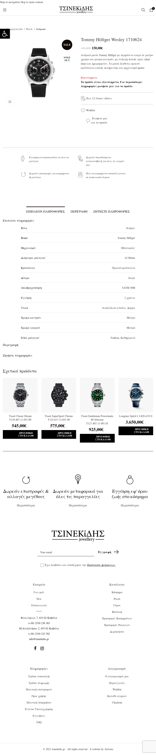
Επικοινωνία (39, 605)
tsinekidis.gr (58, 749)
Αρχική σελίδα (15, 29)
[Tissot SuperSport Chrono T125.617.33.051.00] (58, 395)
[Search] (143, 10)
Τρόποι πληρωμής (39, 683)
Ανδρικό (40, 29)
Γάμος (117, 605)
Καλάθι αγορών (117, 696)
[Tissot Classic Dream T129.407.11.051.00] (20, 395)
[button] (5, 34)
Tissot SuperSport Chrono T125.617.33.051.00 (59, 418)
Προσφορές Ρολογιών (117, 625)
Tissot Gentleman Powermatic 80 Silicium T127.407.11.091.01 (97, 419)
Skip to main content (32, 2)
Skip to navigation (10, 2)
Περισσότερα (26, 497)
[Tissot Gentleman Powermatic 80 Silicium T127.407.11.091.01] (97, 395)
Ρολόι (29, 29)
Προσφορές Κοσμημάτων (117, 618)
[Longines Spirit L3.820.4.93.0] (136, 395)
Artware (108, 749)
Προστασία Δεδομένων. (101, 565)
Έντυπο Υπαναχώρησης (39, 709)
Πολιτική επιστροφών (39, 689)
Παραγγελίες (117, 683)
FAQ (39, 722)
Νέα (39, 599)
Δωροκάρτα (117, 631)
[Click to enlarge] (10, 101)
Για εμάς (39, 592)
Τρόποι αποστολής (39, 676)
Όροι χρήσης (39, 696)
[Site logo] (76, 9)
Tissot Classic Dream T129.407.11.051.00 (20, 418)
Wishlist (90, 110)
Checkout (117, 702)
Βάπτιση (117, 612)
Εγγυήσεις (39, 715)
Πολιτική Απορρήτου (39, 702)
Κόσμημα (117, 592)
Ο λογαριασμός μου (117, 676)
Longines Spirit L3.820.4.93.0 (135, 416)
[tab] (45, 211)
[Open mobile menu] (5, 10)
